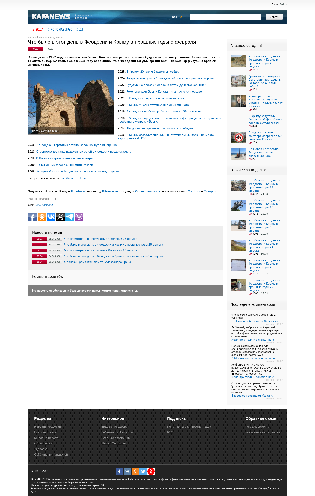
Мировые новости (46, 437)
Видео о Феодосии (114, 426)
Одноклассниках (147, 191)
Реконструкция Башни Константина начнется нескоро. (164, 91)
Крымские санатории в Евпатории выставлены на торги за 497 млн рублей (265, 81)
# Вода (38, 29)
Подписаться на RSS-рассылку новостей (176, 17)
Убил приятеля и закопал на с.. (253, 339)
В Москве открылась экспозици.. (254, 358)
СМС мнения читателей (51, 454)
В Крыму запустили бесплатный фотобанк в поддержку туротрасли (265, 119)
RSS (170, 432)
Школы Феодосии (113, 443)
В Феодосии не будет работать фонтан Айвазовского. (164, 111)
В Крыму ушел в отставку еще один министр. (158, 104)
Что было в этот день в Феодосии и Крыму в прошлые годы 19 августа (264, 225)
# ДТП (81, 29)
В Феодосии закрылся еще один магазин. (155, 98)
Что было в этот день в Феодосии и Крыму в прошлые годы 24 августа (113, 256)
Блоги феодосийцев (115, 437)
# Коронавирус (59, 29)
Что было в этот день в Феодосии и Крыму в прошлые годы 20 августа (264, 265)
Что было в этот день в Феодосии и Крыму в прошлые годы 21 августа (264, 185)
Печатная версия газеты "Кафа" (189, 426)
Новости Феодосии (47, 426)
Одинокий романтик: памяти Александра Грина (97, 262)
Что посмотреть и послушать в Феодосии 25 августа (101, 238)
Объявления (43, 443)
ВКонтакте (110, 191)
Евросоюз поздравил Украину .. (253, 395)
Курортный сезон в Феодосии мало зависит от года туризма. (79, 171)
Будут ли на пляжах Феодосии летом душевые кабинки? (166, 85)
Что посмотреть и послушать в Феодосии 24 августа (101, 250)
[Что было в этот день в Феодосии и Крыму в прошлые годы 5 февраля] (71, 102)
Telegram (210, 191)
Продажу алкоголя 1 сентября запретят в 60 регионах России (265, 136)
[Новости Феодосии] (51, 17)
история (47, 205)
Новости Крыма (45, 432)
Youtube (194, 191)
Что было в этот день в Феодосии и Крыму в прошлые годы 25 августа (113, 244)
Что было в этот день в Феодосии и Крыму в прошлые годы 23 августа (264, 205)
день (38, 205)
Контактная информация (263, 432)
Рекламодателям (258, 426)
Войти (283, 4)
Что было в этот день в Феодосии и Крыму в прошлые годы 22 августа (264, 285)
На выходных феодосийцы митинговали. (65, 164)
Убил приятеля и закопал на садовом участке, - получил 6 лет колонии (265, 101)
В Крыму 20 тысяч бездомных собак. (153, 71)
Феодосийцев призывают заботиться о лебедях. (160, 128)
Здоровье (41, 449)
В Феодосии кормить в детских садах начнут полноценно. (77, 145)
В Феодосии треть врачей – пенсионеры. (65, 158)
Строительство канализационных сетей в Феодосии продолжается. (83, 151)
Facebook (78, 191)
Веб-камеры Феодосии (117, 432)
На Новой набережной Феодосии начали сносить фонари (264, 152)
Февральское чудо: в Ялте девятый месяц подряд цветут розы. (170, 78)
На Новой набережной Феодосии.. (255, 321)
